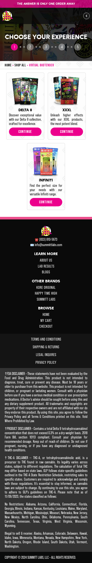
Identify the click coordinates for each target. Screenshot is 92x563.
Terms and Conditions (46, 339)
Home (9, 65)
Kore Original (46, 287)
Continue (25, 131)
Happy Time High (46, 293)
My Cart (46, 320)
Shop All (21, 65)
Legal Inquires (46, 355)
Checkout (46, 326)
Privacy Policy (46, 362)
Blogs (46, 272)
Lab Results (46, 266)
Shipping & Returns (46, 347)
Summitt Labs (46, 299)
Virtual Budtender (41, 65)
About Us (46, 260)
